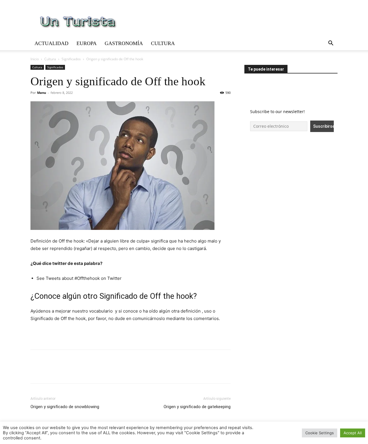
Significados (71, 59)
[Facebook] (36, 371)
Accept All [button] (353, 433)
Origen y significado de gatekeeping (197, 406)
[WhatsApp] (76, 371)
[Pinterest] (62, 371)
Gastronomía (124, 43)
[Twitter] (49, 371)
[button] (331, 43)
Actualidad (51, 43)
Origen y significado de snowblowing (64, 406)
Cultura (163, 43)
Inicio (34, 59)
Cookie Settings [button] (319, 433)
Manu (41, 92)
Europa (86, 43)
